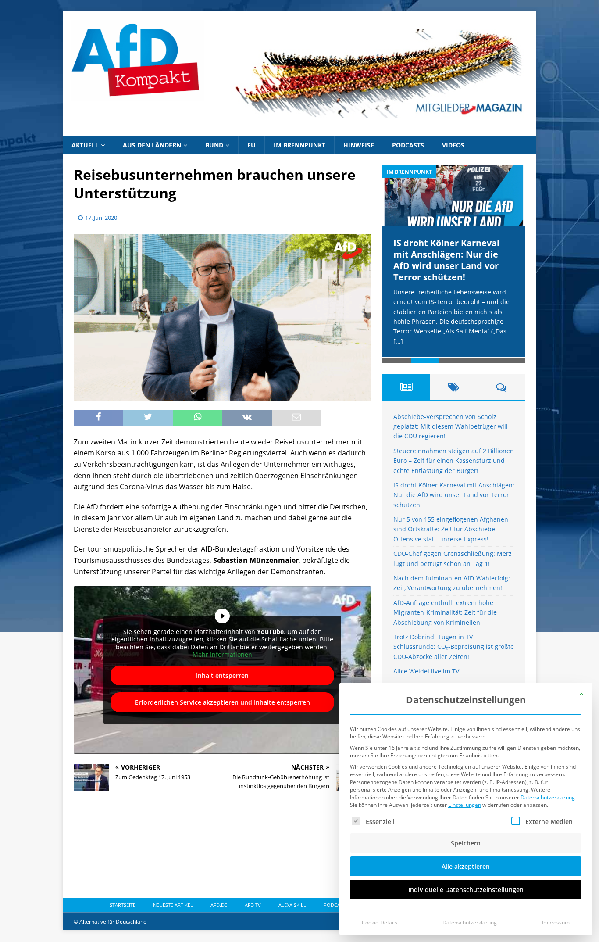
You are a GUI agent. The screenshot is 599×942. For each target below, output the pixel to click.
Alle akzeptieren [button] (466, 866)
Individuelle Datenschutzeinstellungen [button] (466, 889)
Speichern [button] (466, 843)
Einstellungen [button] (464, 805)
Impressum (556, 922)
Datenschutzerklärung (548, 797)
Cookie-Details (379, 922)
